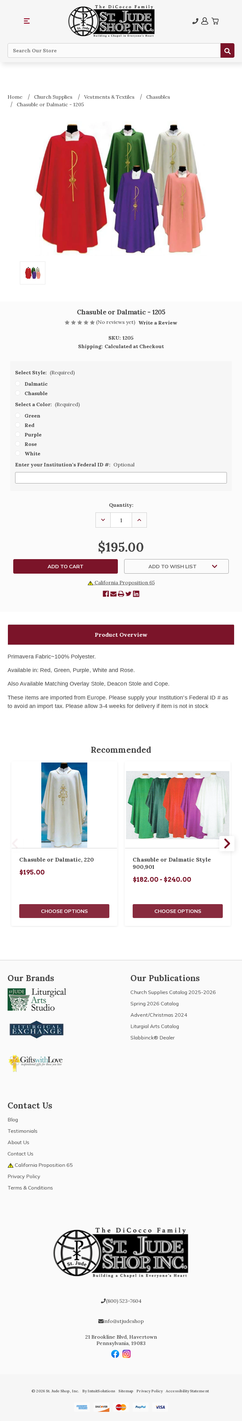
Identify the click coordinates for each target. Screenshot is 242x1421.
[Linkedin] (136, 594)
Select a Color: (47, 404)
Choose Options (64, 911)
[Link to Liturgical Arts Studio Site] (37, 999)
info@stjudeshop (123, 1321)
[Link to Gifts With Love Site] (37, 1062)
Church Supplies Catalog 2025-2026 (173, 992)
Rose (31, 444)
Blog (13, 1119)
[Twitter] (128, 594)
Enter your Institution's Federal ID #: (75, 464)
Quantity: (121, 505)
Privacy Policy (24, 1176)
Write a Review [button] (157, 322)
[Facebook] (106, 594)
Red (29, 425)
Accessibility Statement (187, 1391)
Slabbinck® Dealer (152, 1037)
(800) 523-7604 (123, 1301)
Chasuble (36, 393)
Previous (15, 843)
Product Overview (121, 634)
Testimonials (22, 1131)
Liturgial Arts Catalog (154, 1026)
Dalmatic (36, 384)
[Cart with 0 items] (215, 21)
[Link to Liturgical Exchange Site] (37, 1029)
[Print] (121, 594)
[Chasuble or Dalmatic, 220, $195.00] (64, 805)
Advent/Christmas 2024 (158, 1015)
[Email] (113, 594)
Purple (33, 434)
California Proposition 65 (124, 582)
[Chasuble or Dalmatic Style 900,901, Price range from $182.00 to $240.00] (177, 805)
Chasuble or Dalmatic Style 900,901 (172, 863)
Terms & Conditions (30, 1187)
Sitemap (125, 1391)
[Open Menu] (27, 21)
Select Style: (45, 372)
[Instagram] (127, 1354)
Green (32, 415)
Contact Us (20, 1153)
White (32, 453)
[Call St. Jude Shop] (195, 21)
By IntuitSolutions (98, 1391)
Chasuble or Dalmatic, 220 (56, 859)
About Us (18, 1142)
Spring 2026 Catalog (154, 1003)
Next (226, 843)
